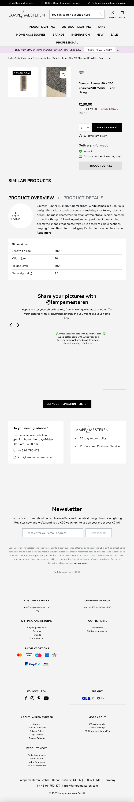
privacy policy (80, 562)
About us (36, 724)
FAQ (37, 610)
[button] (63, 74)
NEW (100, 34)
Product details (83, 198)
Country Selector (36, 738)
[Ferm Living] (81, 73)
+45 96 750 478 (28, 450)
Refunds (37, 634)
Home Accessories (36, 57)
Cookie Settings (97, 727)
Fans (101, 27)
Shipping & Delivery (36, 627)
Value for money (37, 762)
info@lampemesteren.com (35, 457)
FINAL (100, 49)
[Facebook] (26, 698)
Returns (37, 631)
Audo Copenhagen (37, 754)
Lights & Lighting (16, 57)
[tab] (33, 198)
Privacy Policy (37, 731)
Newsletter (97, 627)
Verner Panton (37, 758)
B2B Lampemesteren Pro (97, 731)
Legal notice (37, 734)
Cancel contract (37, 638)
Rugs (48, 57)
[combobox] (77, 14)
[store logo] (26, 14)
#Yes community (97, 724)
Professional (67, 42)
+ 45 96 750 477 (50, 785)
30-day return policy (97, 631)
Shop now (75, 49)
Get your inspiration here (64, 403)
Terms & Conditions (36, 727)
